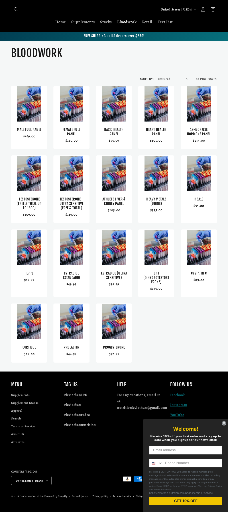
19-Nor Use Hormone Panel (199, 132)
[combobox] (156, 463)
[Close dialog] (224, 423)
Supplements (20, 395)
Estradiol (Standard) (71, 275)
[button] (16, 9)
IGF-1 (29, 273)
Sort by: (147, 79)
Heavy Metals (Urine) (156, 201)
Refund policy (80, 496)
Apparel (16, 411)
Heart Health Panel (156, 132)
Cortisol (29, 347)
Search (16, 418)
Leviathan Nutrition (32, 496)
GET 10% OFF (185, 501)
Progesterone (114, 347)
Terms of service (122, 496)
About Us (17, 434)
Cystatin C (199, 273)
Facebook (177, 394)
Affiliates (18, 442)
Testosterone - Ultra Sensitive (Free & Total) (71, 203)
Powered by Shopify (55, 496)
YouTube (177, 414)
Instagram (178, 404)
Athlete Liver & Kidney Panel (114, 201)
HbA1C (198, 199)
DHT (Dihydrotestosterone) (156, 277)
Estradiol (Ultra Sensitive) (114, 275)
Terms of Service (23, 426)
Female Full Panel (72, 132)
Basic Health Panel (114, 132)
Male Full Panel (29, 130)
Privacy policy (100, 496)
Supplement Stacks (25, 403)
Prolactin (71, 347)
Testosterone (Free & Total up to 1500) (29, 203)
